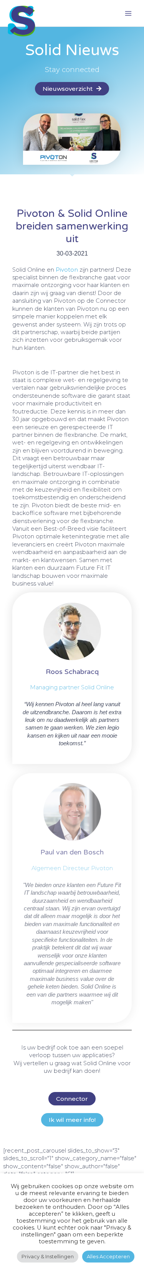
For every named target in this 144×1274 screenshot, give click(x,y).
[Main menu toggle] (128, 13)
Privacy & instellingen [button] (48, 1256)
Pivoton (67, 269)
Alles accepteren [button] (108, 1256)
